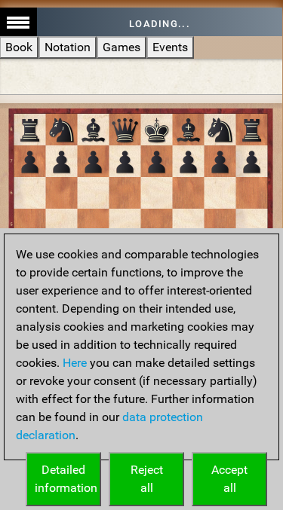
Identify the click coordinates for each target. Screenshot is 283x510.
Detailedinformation (66, 479)
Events (170, 47)
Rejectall (147, 479)
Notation (68, 47)
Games (121, 47)
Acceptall (229, 479)
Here (75, 363)
